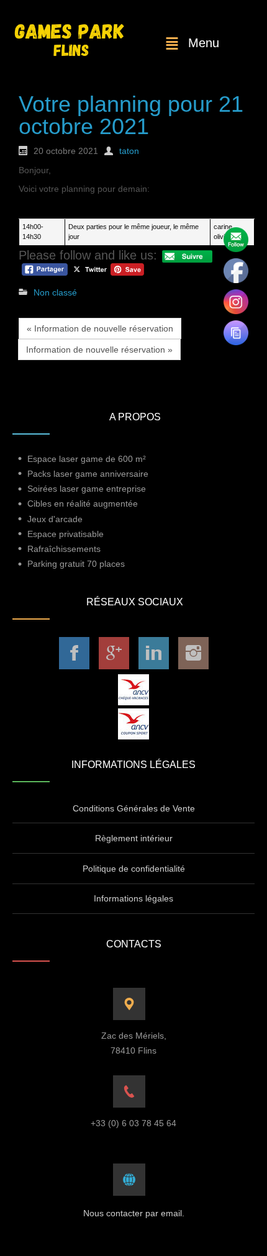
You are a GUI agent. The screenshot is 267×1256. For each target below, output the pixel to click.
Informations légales (133, 898)
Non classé (55, 292)
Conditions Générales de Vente (134, 808)
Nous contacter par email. (133, 1213)
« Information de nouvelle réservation (100, 328)
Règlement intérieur (134, 838)
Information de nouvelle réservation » (99, 350)
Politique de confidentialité (134, 869)
